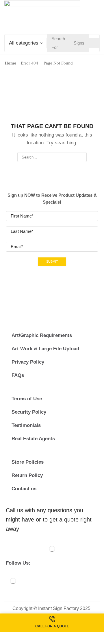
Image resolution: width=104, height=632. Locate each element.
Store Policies (28, 462)
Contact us (24, 488)
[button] (97, 16)
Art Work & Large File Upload (45, 348)
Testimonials (26, 425)
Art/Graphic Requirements (42, 335)
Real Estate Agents (33, 438)
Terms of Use (27, 398)
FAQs (18, 375)
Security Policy (29, 412)
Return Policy (27, 475)
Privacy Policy (28, 362)
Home (10, 63)
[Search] (94, 43)
